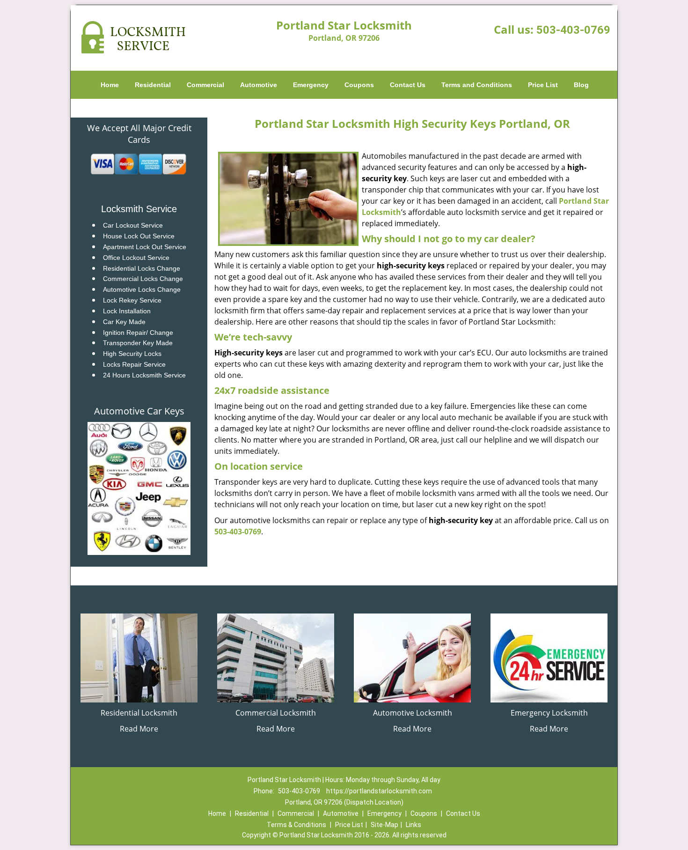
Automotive (258, 85)
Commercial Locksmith (275, 713)
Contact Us (407, 85)
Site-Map (384, 824)
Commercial (205, 85)
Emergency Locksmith (549, 713)
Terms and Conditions (476, 85)
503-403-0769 (573, 30)
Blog (581, 85)
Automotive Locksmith (412, 713)
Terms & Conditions (296, 824)
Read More (139, 729)
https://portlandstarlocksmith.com (379, 791)
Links (413, 824)
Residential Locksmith (139, 713)
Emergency (311, 85)
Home (110, 85)
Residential (153, 85)
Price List (543, 85)
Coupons (359, 85)
